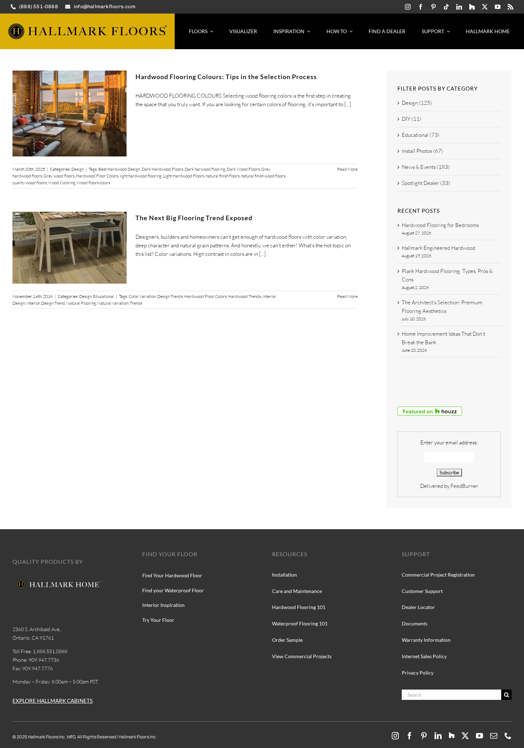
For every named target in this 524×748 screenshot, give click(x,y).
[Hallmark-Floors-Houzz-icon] (472, 7)
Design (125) (417, 102)
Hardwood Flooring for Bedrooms (440, 225)
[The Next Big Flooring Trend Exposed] (69, 248)
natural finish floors (223, 176)
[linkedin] (459, 7)
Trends (136, 303)
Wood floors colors (93, 182)
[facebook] (420, 7)
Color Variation (142, 296)
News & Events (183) (426, 167)
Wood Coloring (61, 182)
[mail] (493, 735)
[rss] (510, 7)
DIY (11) (411, 118)
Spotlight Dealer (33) (426, 183)
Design (77, 169)
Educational (103, 296)
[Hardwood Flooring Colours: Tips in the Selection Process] (69, 113)
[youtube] (497, 7)
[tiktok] (446, 7)
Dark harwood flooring (205, 169)
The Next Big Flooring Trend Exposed (193, 218)
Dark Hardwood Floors (162, 169)
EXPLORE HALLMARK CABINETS (52, 700)
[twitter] (485, 7)
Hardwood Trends (244, 296)
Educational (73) (421, 134)
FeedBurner (464, 486)
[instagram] (408, 7)
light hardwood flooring (140, 176)
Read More (347, 169)
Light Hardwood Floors (183, 176)
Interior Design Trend (45, 303)
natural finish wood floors (263, 176)
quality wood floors (29, 182)
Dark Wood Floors (243, 169)
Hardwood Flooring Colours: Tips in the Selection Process (226, 77)
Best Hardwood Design (119, 169)
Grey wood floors (59, 176)
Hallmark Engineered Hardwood (438, 247)
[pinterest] (433, 7)
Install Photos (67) (422, 151)
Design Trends (170, 296)
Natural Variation (112, 303)
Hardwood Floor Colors (97, 176)
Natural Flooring (81, 303)
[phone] (508, 735)
